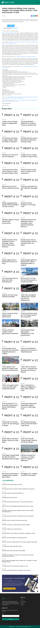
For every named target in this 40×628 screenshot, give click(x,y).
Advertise (22, 603)
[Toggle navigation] (37, 2)
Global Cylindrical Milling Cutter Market (9, 32)
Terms (22, 599)
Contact (22, 604)
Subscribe (11, 619)
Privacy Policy (23, 601)
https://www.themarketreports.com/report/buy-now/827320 (25, 56)
